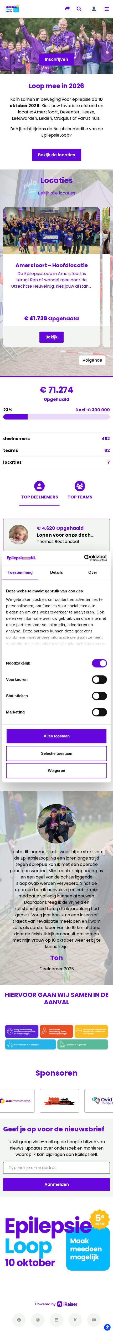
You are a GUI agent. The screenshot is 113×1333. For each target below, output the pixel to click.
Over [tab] (92, 572)
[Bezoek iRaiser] (56, 1304)
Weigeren (56, 770)
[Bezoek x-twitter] (75, 1320)
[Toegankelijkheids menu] (107, 1327)
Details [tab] (56, 572)
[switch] (99, 679)
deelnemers (56, 439)
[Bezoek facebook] (19, 1320)
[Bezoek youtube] (94, 1320)
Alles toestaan (57, 736)
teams (56, 450)
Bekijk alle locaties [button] (56, 193)
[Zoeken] (79, 9)
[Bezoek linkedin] (56, 1320)
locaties (56, 462)
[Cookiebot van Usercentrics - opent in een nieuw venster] (84, 558)
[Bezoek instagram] (37, 1320)
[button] (107, 9)
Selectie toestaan (56, 753)
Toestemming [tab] (20, 572)
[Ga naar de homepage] (12, 9)
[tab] (39, 496)
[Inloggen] (93, 9)
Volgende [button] (92, 360)
